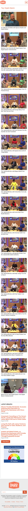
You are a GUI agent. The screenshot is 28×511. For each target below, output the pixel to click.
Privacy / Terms (19, 501)
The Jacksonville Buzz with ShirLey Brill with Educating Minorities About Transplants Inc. (12, 354)
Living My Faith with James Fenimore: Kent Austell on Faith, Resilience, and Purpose (13, 425)
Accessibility (7, 501)
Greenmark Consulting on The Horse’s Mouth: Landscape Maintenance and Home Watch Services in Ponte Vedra (13, 417)
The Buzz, (8, 505)
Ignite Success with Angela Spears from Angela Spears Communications (13, 395)
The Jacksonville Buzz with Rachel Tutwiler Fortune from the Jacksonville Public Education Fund (14, 69)
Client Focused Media (19, 507)
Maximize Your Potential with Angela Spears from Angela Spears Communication (13, 48)
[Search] (25, 492)
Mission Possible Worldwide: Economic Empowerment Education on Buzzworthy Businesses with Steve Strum (13, 409)
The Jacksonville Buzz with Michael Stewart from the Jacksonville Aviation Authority (13, 254)
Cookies (13, 501)
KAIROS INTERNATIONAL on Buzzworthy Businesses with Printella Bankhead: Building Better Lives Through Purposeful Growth (13, 434)
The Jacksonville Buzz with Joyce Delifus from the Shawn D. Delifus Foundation (13, 314)
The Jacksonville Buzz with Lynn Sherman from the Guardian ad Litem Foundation (14, 131)
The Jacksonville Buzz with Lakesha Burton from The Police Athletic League (13, 374)
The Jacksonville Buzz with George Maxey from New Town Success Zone (13, 110)
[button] (26, 2)
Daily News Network (8, 507)
